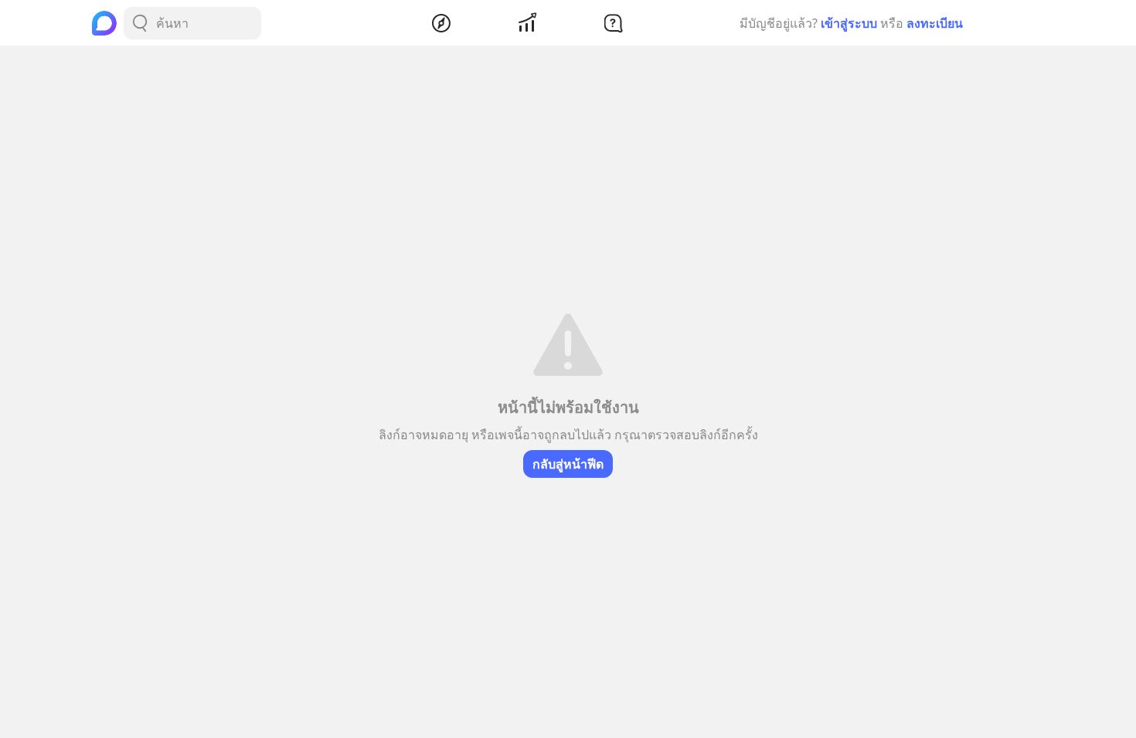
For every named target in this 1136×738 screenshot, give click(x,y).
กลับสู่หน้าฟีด (568, 463)
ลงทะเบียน (934, 23)
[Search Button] (139, 23)
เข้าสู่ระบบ (849, 23)
